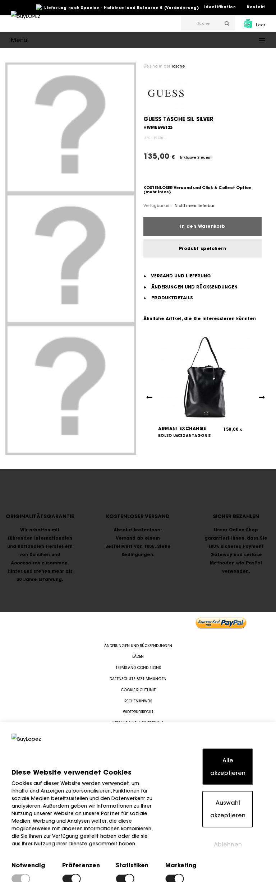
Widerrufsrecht (138, 712)
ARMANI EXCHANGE (182, 428)
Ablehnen (228, 844)
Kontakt (256, 7)
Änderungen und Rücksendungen (138, 645)
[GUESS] (165, 92)
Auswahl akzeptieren (227, 809)
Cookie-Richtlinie (138, 690)
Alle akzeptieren (227, 766)
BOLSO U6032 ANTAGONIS (184, 435)
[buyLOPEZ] (26, 21)
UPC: (147, 138)
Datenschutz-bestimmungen (138, 678)
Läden (138, 656)
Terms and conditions (138, 667)
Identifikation (220, 7)
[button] (138, 40)
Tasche (178, 66)
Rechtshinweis (138, 701)
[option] (70, 128)
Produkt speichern (202, 248)
